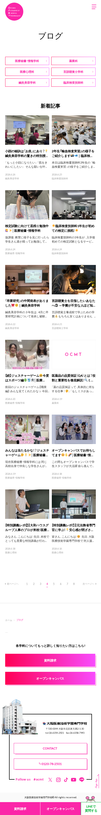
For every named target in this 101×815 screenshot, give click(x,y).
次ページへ (88, 583)
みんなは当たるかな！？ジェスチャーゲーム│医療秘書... (27, 452)
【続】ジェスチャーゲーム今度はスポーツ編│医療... (27, 377)
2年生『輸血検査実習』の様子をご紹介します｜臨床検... (73, 153)
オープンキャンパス (61, 808)
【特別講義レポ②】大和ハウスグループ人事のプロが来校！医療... (27, 527)
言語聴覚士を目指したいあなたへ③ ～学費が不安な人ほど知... (73, 303)
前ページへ (13, 583)
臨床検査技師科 (60, 178)
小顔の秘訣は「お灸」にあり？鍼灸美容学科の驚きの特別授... (26, 153)
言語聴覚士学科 (60, 328)
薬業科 (55, 403)
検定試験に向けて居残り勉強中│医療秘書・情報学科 (27, 228)
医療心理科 (11, 552)
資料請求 (20, 808)
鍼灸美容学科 (12, 178)
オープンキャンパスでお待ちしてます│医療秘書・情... (73, 452)
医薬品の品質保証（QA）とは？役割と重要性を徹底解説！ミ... (74, 377)
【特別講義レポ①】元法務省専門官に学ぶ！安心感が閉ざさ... (73, 527)
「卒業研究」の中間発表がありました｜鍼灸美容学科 (27, 303)
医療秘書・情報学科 (15, 253)
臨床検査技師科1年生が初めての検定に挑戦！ (73, 228)
